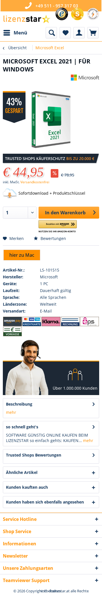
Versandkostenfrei (34, 182)
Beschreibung (19, 404)
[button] (58, 226)
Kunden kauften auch (27, 487)
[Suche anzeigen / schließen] (51, 32)
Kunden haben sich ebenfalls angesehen (45, 502)
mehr (11, 412)
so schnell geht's (22, 427)
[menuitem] (15, 32)
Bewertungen (52, 238)
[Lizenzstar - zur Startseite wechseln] (26, 19)
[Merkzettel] (65, 32)
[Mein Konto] (79, 32)
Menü (20, 32)
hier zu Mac (21, 255)
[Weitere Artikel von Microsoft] (85, 80)
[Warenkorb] (93, 32)
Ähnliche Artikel (21, 472)
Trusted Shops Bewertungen (33, 455)
